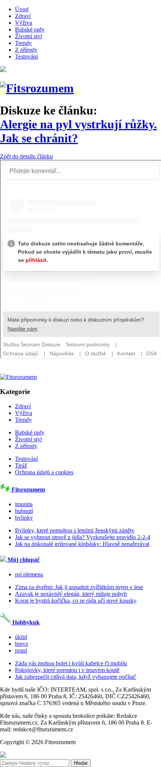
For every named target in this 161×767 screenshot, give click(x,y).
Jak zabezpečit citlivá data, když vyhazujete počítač (75, 677)
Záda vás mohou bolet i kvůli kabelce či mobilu (71, 663)
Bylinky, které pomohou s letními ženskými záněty (74, 530)
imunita (24, 504)
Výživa (23, 23)
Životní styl (28, 36)
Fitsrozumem (27, 489)
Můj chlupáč (23, 559)
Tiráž (21, 465)
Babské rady (30, 29)
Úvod (21, 9)
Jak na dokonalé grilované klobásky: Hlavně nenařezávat (82, 544)
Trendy (23, 43)
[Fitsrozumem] (37, 88)
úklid (21, 637)
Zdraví (23, 16)
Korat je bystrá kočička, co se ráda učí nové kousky (76, 600)
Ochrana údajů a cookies (44, 472)
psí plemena (29, 574)
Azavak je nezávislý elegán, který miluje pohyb (71, 594)
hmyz (21, 644)
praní (21, 650)
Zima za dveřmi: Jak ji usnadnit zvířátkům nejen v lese (79, 587)
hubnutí (24, 511)
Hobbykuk (25, 622)
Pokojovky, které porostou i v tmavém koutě (67, 670)
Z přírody (26, 50)
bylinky (24, 517)
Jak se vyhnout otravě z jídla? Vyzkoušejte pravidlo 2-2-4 (82, 537)
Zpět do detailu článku (26, 156)
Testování (26, 56)
